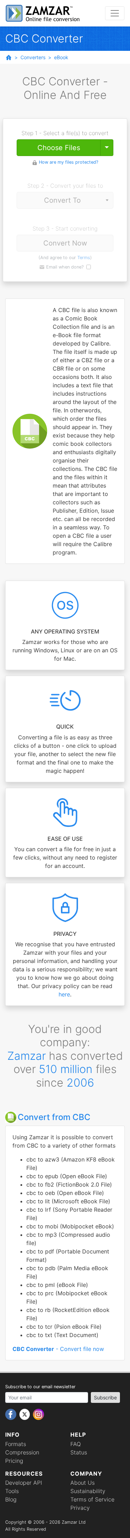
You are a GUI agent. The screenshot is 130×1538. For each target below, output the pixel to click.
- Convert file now (58, 1348)
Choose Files (58, 147)
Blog (11, 1499)
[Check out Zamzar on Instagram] (38, 1414)
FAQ (75, 1443)
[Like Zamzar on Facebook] (11, 1414)
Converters (32, 57)
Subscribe (105, 1397)
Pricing (14, 1460)
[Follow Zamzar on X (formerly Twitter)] (25, 1414)
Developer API (23, 1482)
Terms (83, 257)
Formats (15, 1443)
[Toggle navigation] (114, 13)
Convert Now (65, 243)
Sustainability (87, 1490)
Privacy (80, 1507)
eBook (61, 57)
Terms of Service (92, 1499)
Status (78, 1452)
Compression (22, 1452)
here (64, 994)
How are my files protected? (68, 162)
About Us (82, 1482)
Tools (12, 1490)
